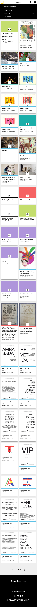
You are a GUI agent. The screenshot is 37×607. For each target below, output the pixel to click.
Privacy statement (18, 600)
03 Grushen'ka (6, 239)
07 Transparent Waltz (26, 239)
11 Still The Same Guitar (27, 294)
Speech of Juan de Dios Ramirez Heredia (27, 218)
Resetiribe (8, 17)
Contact (19, 588)
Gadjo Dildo (6, 86)
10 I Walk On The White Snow (7, 294)
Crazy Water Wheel (8, 66)
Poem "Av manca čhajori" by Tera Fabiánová (7, 219)
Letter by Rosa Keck (8, 200)
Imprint (18, 596)
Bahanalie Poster (25, 45)
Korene (4, 150)
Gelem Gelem (24, 87)
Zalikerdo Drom (25, 177)
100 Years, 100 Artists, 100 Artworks (27, 272)
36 (20, 570)
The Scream (24, 156)
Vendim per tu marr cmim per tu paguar (8, 178)
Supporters (18, 592)
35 (17, 570)
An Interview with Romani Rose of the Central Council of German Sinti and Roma (8, 36)
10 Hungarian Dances (26, 200)
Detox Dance (24, 63)
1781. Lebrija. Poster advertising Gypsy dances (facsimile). (26, 330)
